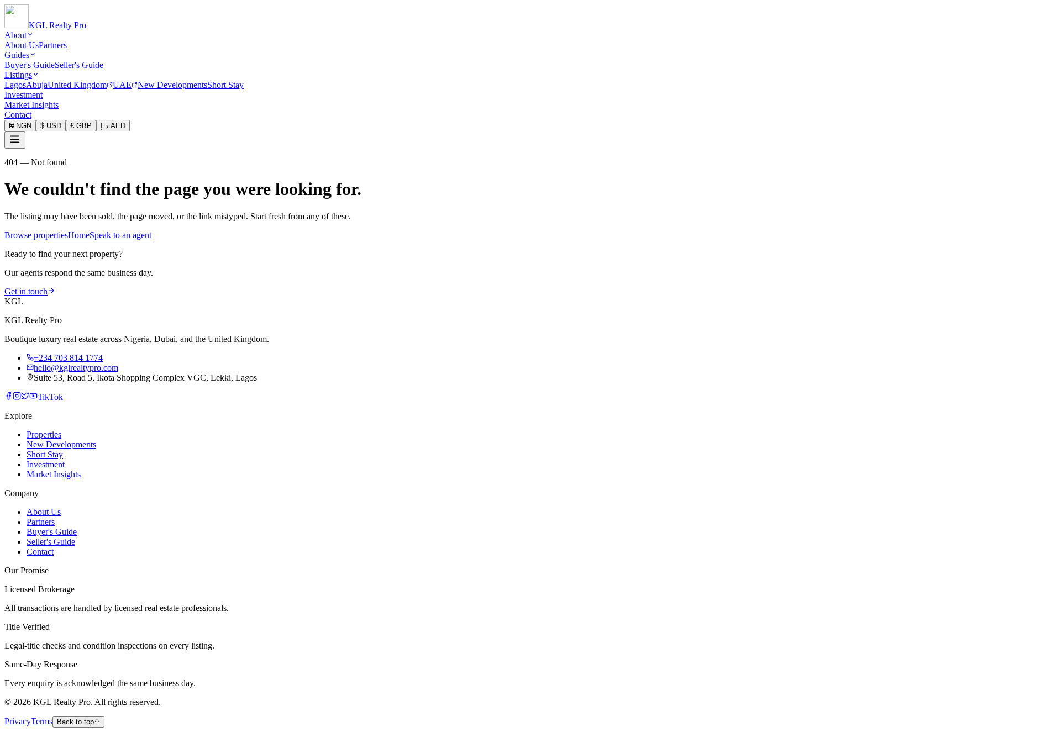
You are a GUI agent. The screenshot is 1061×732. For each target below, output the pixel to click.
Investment (23, 94)
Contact (17, 114)
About (15, 35)
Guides (16, 55)
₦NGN (20, 126)
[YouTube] (33, 397)
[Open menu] (14, 140)
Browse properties (36, 235)
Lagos (15, 84)
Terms (41, 721)
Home (79, 235)
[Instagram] (17, 397)
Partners (53, 45)
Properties (44, 434)
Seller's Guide (79, 65)
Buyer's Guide (29, 65)
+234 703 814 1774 (68, 357)
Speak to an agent (120, 235)
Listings (18, 75)
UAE (122, 84)
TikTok (50, 397)
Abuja (37, 84)
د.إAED (113, 126)
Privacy (17, 721)
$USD (50, 126)
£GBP (81, 126)
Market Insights (31, 104)
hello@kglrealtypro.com (76, 367)
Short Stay (225, 84)
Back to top (75, 722)
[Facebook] (8, 397)
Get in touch (26, 291)
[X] (25, 397)
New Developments (172, 84)
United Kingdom (77, 84)
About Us (21, 45)
